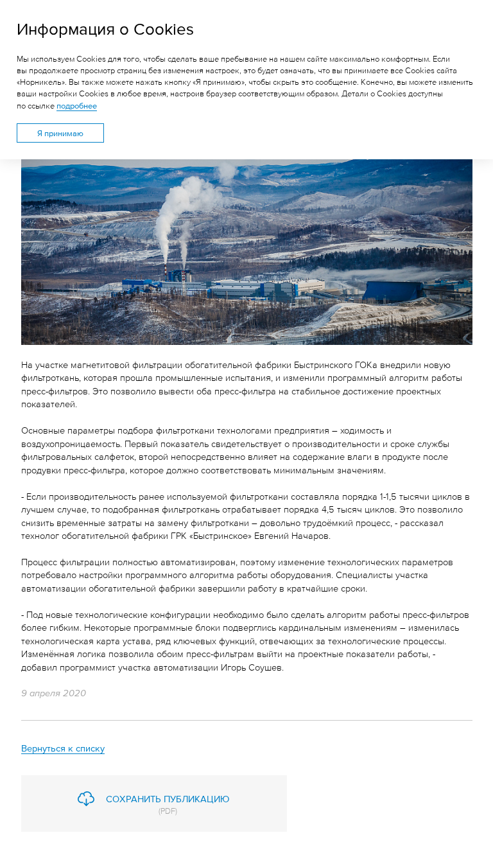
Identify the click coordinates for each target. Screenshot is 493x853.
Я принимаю (60, 133)
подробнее (76, 105)
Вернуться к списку (63, 747)
